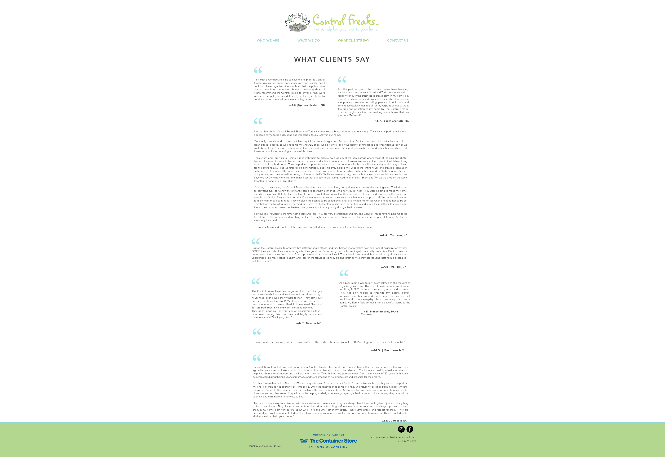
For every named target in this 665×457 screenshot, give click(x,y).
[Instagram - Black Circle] (401, 429)
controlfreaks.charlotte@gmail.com (393, 437)
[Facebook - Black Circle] (409, 429)
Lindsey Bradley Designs (270, 446)
